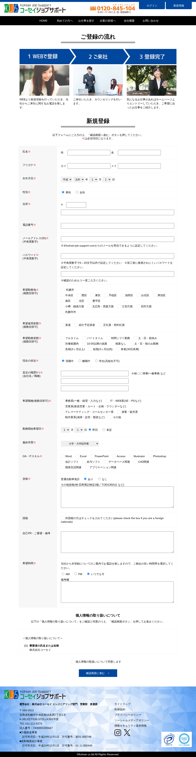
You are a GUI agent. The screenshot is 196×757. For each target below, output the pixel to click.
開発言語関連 (73, 467)
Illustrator (139, 456)
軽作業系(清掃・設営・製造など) (85, 417)
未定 (109, 429)
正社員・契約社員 (114, 324)
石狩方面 (146, 306)
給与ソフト (93, 461)
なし (104, 479)
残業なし (120, 343)
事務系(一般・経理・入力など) (83, 400)
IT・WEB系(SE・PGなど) (125, 400)
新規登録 (178, 5)
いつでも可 (97, 574)
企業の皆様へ (108, 20)
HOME (43, 20)
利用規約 (119, 709)
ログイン (152, 5)
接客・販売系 (130, 411)
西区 (84, 295)
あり (90, 479)
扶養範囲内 (72, 343)
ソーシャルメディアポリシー (131, 720)
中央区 (69, 295)
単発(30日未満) (130, 349)
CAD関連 (143, 461)
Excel (83, 456)
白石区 (145, 295)
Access (121, 456)
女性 (82, 192)
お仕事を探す (86, 20)
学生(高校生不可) (109, 361)
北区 (81, 300)
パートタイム (95, 338)
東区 (97, 295)
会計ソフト (72, 461)
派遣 (68, 324)
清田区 (129, 295)
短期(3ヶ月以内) (103, 349)
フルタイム (72, 338)
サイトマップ (122, 704)
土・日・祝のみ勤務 (146, 343)
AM (68, 574)
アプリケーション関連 (103, 467)
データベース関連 (119, 461)
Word (68, 456)
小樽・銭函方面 (74, 306)
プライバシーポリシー (127, 714)
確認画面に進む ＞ (98, 673)
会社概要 (129, 20)
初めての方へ (65, 20)
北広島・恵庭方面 (103, 306)
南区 (68, 300)
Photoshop (159, 456)
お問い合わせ (151, 20)
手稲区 (113, 295)
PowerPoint (102, 456)
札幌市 (70, 289)
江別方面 (127, 306)
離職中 (86, 361)
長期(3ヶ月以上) (75, 349)
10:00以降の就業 (97, 343)
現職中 (70, 361)
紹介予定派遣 (87, 324)
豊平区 (96, 300)
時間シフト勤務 (120, 338)
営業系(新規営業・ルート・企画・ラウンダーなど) (95, 406)
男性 (68, 192)
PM (80, 574)
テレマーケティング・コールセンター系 (89, 411)
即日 (95, 429)
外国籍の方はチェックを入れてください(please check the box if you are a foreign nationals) (112, 520)
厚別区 (162, 295)
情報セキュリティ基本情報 (130, 725)
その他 (117, 417)
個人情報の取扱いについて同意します (98, 661)
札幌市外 (70, 311)
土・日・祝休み (147, 338)
